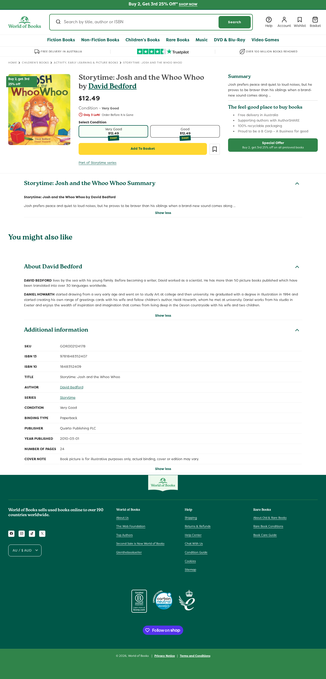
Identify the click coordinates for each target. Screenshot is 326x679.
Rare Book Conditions (268, 526)
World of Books (138, 655)
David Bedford (112, 87)
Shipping (191, 517)
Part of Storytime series (97, 163)
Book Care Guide (265, 535)
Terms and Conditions (195, 655)
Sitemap (190, 569)
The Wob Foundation (130, 526)
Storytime (68, 398)
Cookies (190, 560)
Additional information (56, 330)
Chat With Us (194, 543)
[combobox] (151, 22)
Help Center (193, 535)
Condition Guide (196, 552)
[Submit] (58, 22)
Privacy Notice (164, 655)
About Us (122, 517)
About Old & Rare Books (270, 517)
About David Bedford (53, 267)
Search (234, 22)
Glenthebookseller (129, 552)
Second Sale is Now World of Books (140, 543)
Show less (163, 213)
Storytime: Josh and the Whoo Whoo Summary (89, 184)
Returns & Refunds (198, 526)
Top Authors (124, 535)
